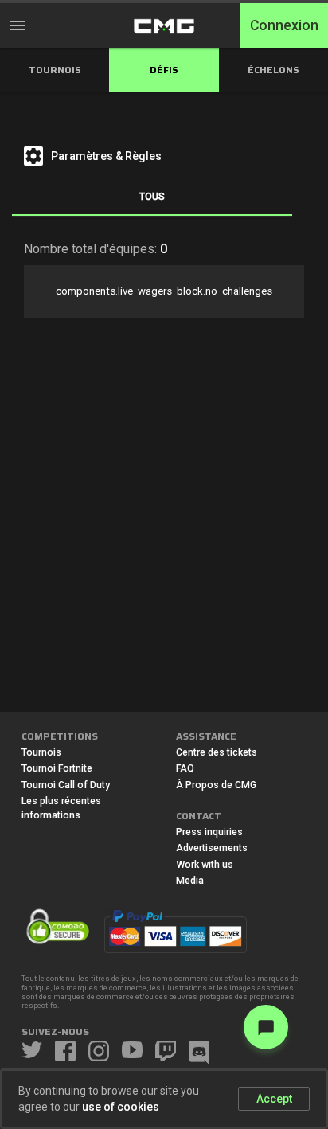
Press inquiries (209, 832)
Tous (152, 196)
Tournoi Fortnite (56, 768)
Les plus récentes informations (61, 808)
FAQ (185, 768)
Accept (274, 1098)
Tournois (41, 752)
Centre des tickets (216, 752)
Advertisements (212, 848)
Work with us (204, 864)
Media (190, 880)
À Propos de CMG (216, 785)
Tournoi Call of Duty (65, 785)
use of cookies (120, 1106)
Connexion (284, 25)
